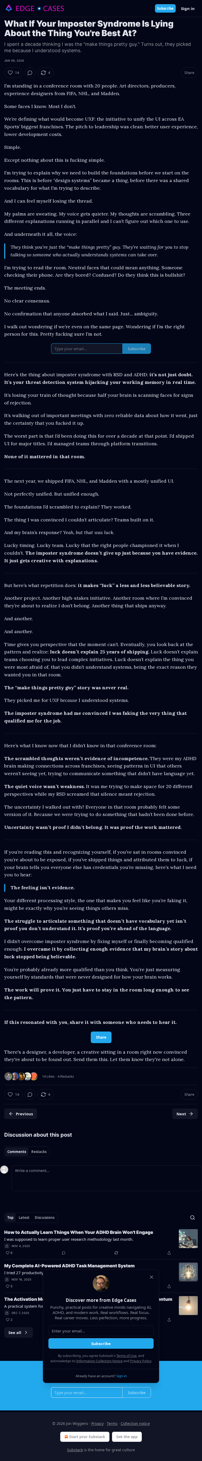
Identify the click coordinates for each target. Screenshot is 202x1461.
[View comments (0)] (30, 72)
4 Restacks (66, 1076)
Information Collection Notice (99, 1361)
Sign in (188, 8)
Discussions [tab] (44, 1217)
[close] (151, 1277)
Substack (75, 1449)
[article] (101, 1242)
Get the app (127, 1436)
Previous (24, 1113)
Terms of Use (126, 1355)
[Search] (192, 1217)
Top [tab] (10, 1217)
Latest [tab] (24, 1217)
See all (14, 1332)
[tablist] (27, 1151)
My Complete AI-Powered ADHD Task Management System (69, 1265)
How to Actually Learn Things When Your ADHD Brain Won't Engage (78, 1232)
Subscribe (165, 8)
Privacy (97, 1423)
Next (181, 1113)
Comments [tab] (16, 1151)
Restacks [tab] (39, 1151)
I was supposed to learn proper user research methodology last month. (68, 1239)
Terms (112, 1423)
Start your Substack (87, 1436)
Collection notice (135, 1423)
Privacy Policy (140, 1361)
